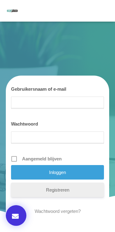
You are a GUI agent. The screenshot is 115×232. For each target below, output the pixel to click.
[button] (16, 215)
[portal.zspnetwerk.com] (15, 11)
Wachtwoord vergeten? (58, 211)
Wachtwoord (24, 123)
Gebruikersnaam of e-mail (38, 89)
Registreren (57, 190)
